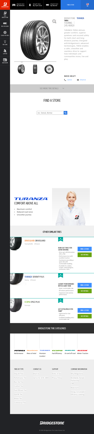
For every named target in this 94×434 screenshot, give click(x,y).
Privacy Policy (57, 378)
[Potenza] (20, 340)
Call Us (69, 80)
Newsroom (75, 388)
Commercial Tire (20, 403)
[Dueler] (71, 340)
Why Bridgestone (77, 374)
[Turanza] (45, 340)
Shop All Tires (19, 374)
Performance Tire (20, 378)
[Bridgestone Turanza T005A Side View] (49, 69)
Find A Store (70, 5)
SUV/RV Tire (18, 394)
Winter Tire (18, 398)
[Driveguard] (33, 340)
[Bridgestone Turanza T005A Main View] (21, 69)
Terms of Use (56, 374)
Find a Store (84, 249)
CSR (72, 383)
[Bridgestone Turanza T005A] (35, 40)
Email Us (83, 80)
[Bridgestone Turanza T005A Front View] (35, 69)
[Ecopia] (58, 340)
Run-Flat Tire (18, 382)
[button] (5, 15)
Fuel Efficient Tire (20, 390)
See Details (84, 255)
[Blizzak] (83, 340)
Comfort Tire (18, 386)
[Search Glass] (65, 113)
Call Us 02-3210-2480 (40, 378)
